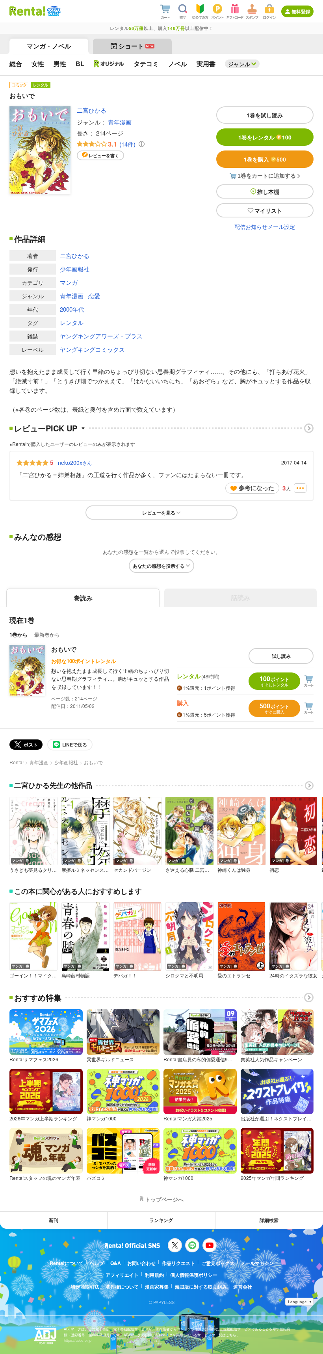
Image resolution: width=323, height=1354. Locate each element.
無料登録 (300, 11)
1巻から (18, 634)
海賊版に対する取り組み (201, 1286)
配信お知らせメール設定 (264, 226)
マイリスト (268, 210)
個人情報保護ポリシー (193, 1274)
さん (75, 462)
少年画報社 (74, 269)
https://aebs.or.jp (77, 1340)
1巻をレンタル (264, 137)
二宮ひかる (91, 110)
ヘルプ (97, 1263)
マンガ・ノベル (49, 45)
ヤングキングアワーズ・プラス (101, 336)
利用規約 (154, 1274)
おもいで (63, 649)
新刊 (53, 1220)
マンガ (69, 282)
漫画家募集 (157, 1286)
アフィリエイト (122, 1274)
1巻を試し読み (265, 115)
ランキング (161, 1220)
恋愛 (94, 296)
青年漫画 (120, 122)
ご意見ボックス (217, 1263)
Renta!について (67, 1263)
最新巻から (47, 634)
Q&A (115, 1263)
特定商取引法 (85, 1286)
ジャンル (239, 64)
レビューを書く (104, 155)
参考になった (256, 487)
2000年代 (72, 309)
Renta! (16, 762)
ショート (136, 45)
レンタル (72, 322)
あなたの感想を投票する (159, 565)
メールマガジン (257, 1263)
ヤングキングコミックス (92, 349)
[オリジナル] (109, 63)
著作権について (122, 1286)
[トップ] (27, 11)
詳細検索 (269, 1220)
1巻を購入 (265, 159)
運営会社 (242, 1286)
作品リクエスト (178, 1263)
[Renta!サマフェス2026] (53, 11)
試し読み (281, 655)
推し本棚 (268, 191)
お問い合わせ (141, 1263)
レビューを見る (158, 512)
